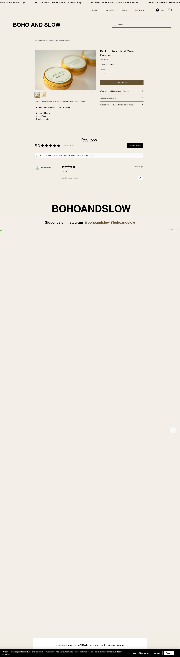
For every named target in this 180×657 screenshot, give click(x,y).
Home (37, 41)
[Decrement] (101, 74)
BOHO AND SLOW (36, 24)
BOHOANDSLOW (91, 208)
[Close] (177, 653)
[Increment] (109, 74)
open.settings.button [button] (141, 653)
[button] (170, 9)
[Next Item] (173, 430)
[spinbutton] (105, 74)
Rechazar (156, 653)
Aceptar (169, 653)
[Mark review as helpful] (140, 178)
